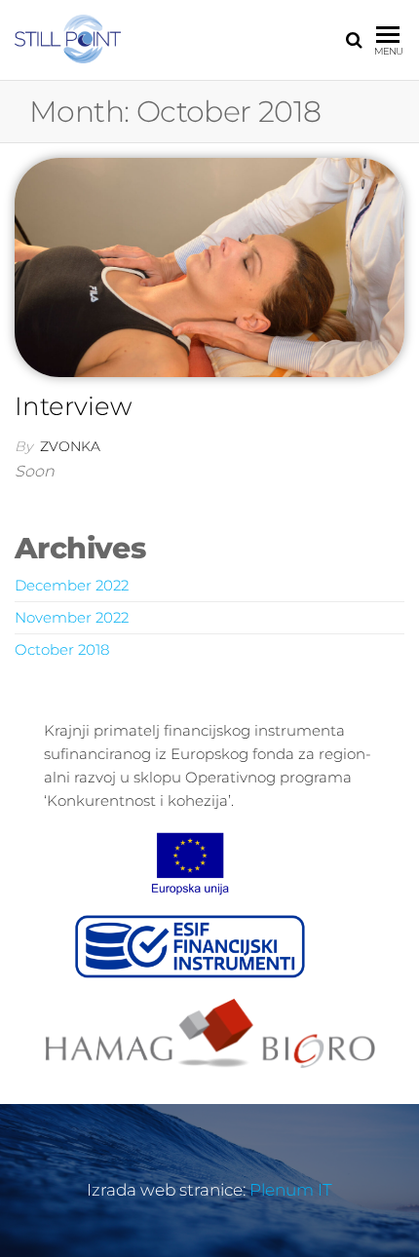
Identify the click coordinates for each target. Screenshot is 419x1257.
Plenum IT (290, 1190)
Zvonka (70, 446)
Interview (73, 406)
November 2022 (72, 617)
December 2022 (72, 585)
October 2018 (62, 649)
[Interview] (209, 266)
